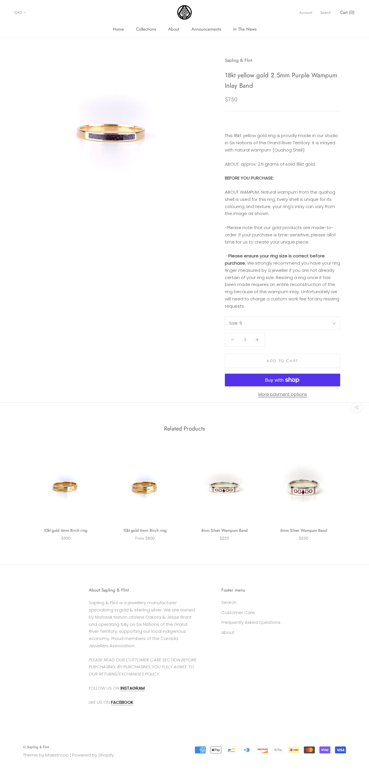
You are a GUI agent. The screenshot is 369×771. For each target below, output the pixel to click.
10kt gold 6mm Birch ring (145, 530)
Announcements (206, 29)
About (173, 29)
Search (325, 12)
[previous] (18, 490)
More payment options (282, 394)
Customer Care (238, 612)
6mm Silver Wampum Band (303, 530)
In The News (245, 29)
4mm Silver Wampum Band (224, 530)
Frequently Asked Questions (250, 622)
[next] (350, 490)
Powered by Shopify (93, 755)
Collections (146, 29)
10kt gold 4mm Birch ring (65, 530)
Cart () (347, 12)
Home (118, 29)
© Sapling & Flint (36, 747)
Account (305, 12)
